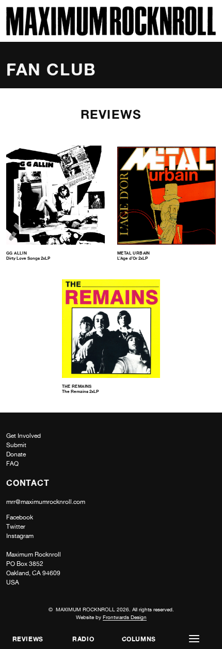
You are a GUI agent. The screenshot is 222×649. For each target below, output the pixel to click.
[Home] (111, 33)
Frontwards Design (125, 617)
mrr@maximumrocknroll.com (45, 501)
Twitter (15, 526)
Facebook (19, 517)
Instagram (20, 536)
